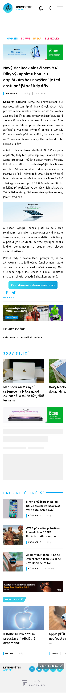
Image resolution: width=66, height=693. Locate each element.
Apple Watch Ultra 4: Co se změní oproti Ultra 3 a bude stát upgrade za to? (43, 559)
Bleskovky (52, 39)
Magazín (12, 39)
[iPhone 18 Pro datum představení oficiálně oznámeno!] (23, 618)
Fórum (25, 39)
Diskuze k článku (14, 329)
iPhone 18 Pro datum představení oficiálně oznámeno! (19, 638)
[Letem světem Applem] (17, 8)
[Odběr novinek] (40, 8)
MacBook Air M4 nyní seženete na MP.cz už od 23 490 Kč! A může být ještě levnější (23, 394)
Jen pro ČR (11, 93)
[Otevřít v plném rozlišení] (33, 213)
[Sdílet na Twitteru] (13, 293)
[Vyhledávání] (51, 8)
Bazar (37, 39)
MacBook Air (9, 297)
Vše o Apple (34, 515)
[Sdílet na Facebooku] (6, 293)
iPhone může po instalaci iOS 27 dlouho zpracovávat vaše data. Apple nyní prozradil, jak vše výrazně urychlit (43, 505)
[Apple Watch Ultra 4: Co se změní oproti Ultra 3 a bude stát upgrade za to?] (13, 562)
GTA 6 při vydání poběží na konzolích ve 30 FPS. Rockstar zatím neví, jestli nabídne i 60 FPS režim (43, 532)
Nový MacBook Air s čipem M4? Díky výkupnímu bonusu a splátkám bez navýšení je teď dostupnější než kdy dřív (31, 77)
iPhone (9, 653)
